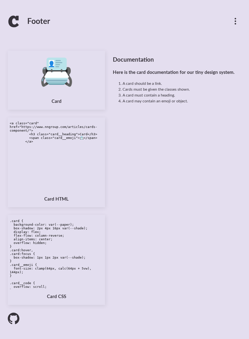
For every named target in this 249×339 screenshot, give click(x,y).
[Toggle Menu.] (235, 21)
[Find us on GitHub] (13, 318)
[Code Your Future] (13, 25)
